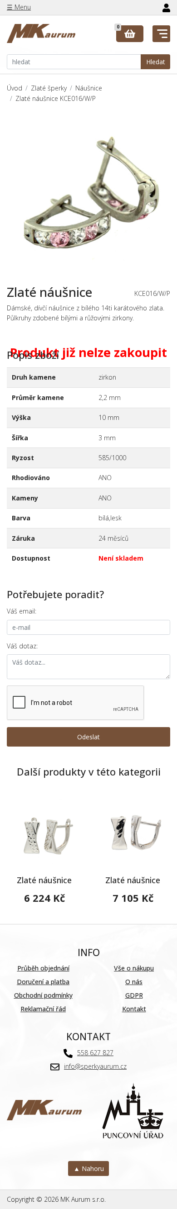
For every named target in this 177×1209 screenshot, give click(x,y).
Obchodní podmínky (43, 995)
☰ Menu (19, 7)
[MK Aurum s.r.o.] (44, 1109)
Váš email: (21, 611)
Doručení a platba (43, 981)
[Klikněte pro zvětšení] (88, 194)
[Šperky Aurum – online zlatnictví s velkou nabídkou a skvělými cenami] (41, 33)
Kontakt (134, 1008)
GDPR (134, 995)
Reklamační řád (43, 1008)
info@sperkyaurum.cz (95, 1066)
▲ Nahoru (89, 1168)
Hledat (155, 61)
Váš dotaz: (22, 646)
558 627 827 (95, 1052)
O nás (134, 981)
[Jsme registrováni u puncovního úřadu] (132, 1109)
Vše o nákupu (134, 968)
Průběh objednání (43, 968)
